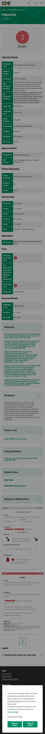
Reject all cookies (15, 724)
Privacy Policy (13, 712)
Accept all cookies (30, 724)
